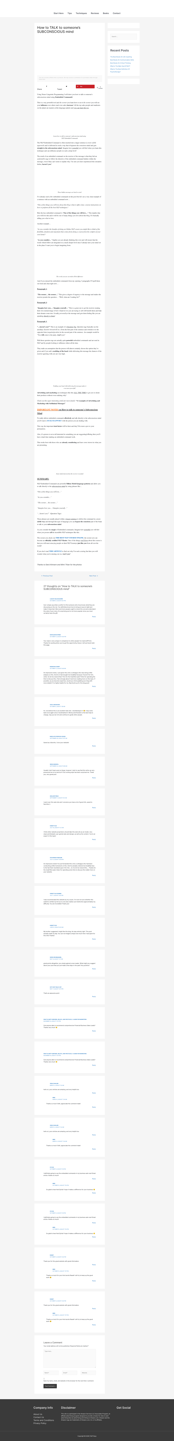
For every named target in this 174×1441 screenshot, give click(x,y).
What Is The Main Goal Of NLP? (120, 66)
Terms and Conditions (43, 1420)
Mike (54, 1097)
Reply (94, 616)
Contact (116, 13)
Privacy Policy (39, 1423)
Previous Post (47, 576)
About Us (37, 1414)
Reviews (95, 13)
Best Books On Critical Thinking (120, 63)
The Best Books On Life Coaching (121, 57)
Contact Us (38, 1417)
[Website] (88, 1373)
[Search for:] (123, 36)
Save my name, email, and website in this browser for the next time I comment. (69, 1381)
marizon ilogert (55, 666)
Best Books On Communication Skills (122, 60)
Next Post (93, 576)
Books (106, 13)
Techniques (81, 13)
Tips (70, 13)
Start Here (59, 13)
